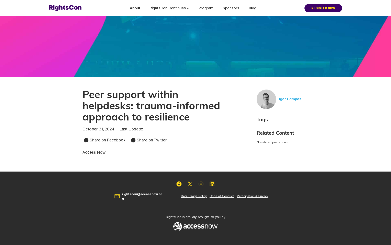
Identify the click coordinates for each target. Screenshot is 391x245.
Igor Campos (290, 99)
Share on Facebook (107, 140)
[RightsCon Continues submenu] (188, 8)
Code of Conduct (222, 196)
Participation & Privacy (252, 196)
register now (323, 8)
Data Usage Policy (194, 196)
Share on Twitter (151, 140)
